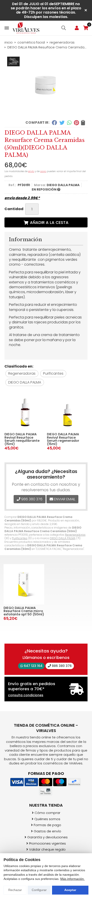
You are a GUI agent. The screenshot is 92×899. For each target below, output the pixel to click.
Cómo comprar (47, 813)
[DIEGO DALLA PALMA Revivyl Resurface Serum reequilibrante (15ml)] (24, 411)
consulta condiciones (25, 695)
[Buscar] (63, 28)
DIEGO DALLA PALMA (62, 538)
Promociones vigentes (47, 843)
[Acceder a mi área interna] (77, 28)
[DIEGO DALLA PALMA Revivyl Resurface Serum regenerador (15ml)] (67, 411)
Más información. (72, 879)
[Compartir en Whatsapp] (69, 122)
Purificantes (19, 538)
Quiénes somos (47, 819)
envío (31, 171)
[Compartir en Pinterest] (76, 122)
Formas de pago (47, 825)
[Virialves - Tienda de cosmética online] (26, 28)
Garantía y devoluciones (47, 837)
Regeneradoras (75, 535)
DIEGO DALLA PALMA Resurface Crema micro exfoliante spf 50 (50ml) (24, 611)
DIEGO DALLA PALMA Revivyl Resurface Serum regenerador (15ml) (63, 439)
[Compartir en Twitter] (62, 122)
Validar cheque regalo (47, 849)
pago (43, 171)
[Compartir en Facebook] (54, 122)
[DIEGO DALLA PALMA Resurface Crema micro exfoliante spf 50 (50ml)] (24, 584)
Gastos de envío (47, 831)
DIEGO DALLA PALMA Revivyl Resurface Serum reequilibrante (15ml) (22, 439)
